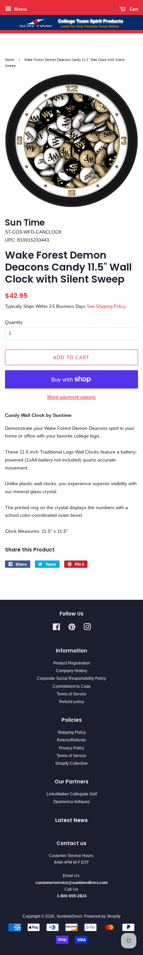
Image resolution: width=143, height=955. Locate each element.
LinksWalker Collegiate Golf (72, 794)
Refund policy (71, 701)
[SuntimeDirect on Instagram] (87, 628)
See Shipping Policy (106, 306)
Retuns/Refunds (71, 740)
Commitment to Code (72, 686)
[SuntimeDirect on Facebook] (56, 628)
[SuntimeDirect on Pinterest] (71, 628)
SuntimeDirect (69, 916)
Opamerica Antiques (71, 801)
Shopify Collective (71, 763)
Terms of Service (71, 694)
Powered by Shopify (102, 916)
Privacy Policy (71, 748)
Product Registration (71, 663)
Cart (133, 9)
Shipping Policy (72, 732)
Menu (20, 9)
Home (9, 59)
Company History (71, 670)
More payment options (71, 397)
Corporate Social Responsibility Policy (71, 678)
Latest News (71, 820)
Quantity (14, 322)
